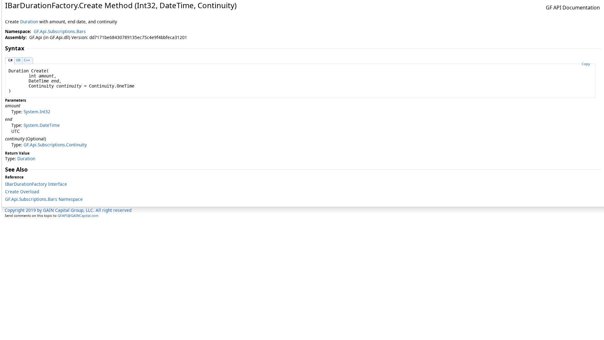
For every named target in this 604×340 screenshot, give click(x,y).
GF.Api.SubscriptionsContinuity (55, 145)
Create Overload (22, 192)
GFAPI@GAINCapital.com (78, 215)
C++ (27, 60)
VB (18, 60)
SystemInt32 (37, 112)
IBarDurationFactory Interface (36, 184)
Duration (29, 22)
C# (10, 60)
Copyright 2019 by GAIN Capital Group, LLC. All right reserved (68, 210)
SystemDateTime (42, 125)
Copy (586, 63)
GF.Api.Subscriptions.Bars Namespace (44, 199)
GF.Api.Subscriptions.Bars (60, 31)
